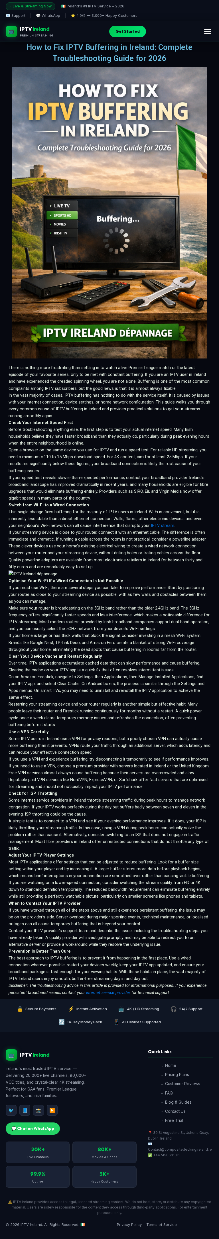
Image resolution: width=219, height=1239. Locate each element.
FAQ (169, 1093)
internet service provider (108, 992)
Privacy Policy (129, 1224)
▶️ (52, 1110)
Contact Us (175, 1111)
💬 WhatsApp (48, 15)
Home (170, 1065)
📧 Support (15, 15)
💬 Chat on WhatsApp (32, 1128)
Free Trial (174, 1120)
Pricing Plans (177, 1074)
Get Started (127, 31)
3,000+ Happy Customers (114, 15)
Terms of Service (161, 1224)
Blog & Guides (178, 1102)
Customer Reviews (182, 1083)
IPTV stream (162, 525)
